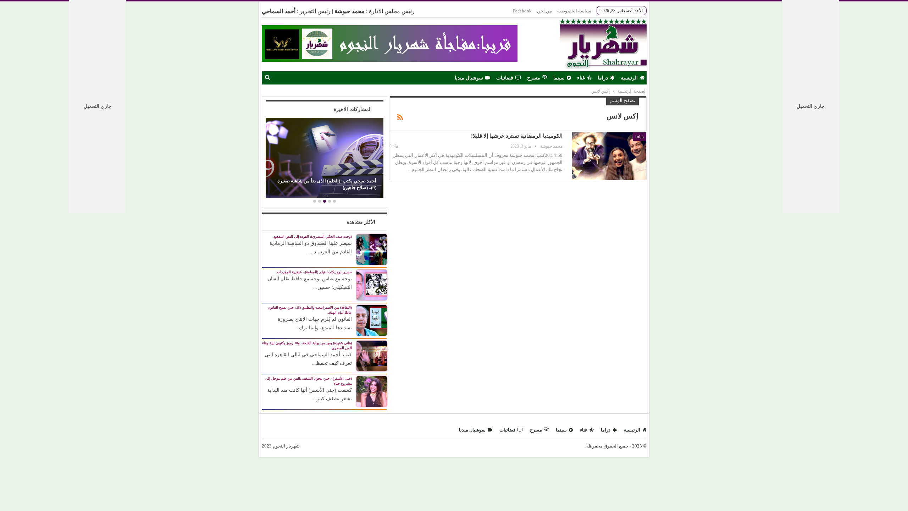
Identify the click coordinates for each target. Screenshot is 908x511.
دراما (603, 78)
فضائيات (504, 78)
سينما (559, 78)
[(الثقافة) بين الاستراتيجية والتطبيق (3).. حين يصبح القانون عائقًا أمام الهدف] (371, 320)
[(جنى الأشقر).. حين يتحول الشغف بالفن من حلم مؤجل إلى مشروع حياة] (371, 391)
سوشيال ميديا (469, 78)
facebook (522, 10)
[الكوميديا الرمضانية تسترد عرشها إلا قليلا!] (609, 156)
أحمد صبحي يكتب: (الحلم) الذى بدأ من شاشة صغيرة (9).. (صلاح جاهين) (326, 184)
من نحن (544, 10)
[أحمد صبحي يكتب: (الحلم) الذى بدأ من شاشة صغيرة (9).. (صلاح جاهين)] (324, 158)
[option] (324, 159)
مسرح (533, 78)
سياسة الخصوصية (574, 10)
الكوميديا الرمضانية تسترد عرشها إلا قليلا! (517, 136)
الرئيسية (629, 78)
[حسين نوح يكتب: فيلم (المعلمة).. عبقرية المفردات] (371, 284)
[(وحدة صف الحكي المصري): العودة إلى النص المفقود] (371, 249)
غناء (581, 78)
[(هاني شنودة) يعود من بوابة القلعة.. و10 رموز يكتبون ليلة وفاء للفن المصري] (371, 355)
